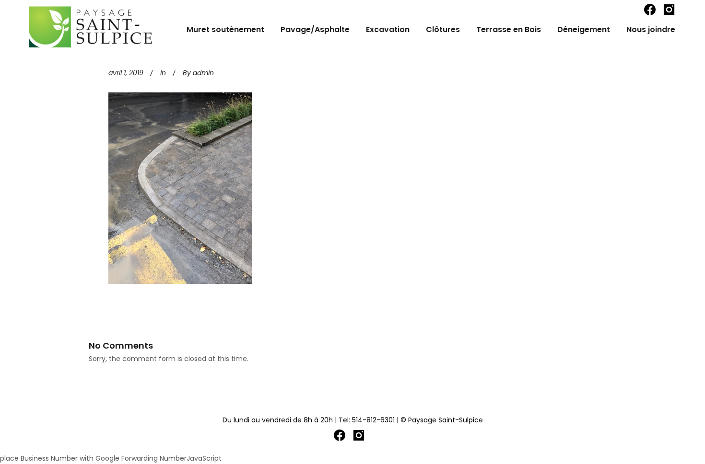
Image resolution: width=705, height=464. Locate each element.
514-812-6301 (373, 420)
